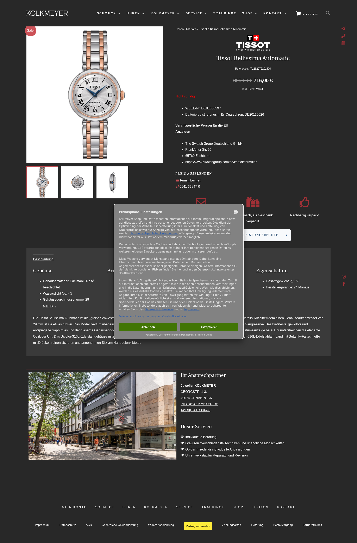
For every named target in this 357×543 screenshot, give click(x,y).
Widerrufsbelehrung (161, 524)
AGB (89, 524)
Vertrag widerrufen (198, 526)
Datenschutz (68, 524)
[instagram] (344, 278)
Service (184, 507)
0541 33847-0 (190, 186)
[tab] (43, 259)
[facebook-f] (344, 284)
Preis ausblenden (193, 174)
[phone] (343, 36)
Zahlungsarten (231, 524)
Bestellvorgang (283, 524)
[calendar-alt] (343, 43)
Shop (238, 507)
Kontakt (286, 507)
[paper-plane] (343, 28)
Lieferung (257, 524)
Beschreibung (43, 259)
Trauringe (213, 507)
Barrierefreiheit (312, 524)
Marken (191, 29)
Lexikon (260, 507)
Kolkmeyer (156, 507)
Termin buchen (190, 180)
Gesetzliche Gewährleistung (120, 524)
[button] (328, 13)
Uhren (179, 29)
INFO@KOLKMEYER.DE (199, 404)
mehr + (50, 306)
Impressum (42, 524)
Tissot (203, 29)
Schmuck (104, 507)
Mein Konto (74, 507)
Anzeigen (182, 131)
